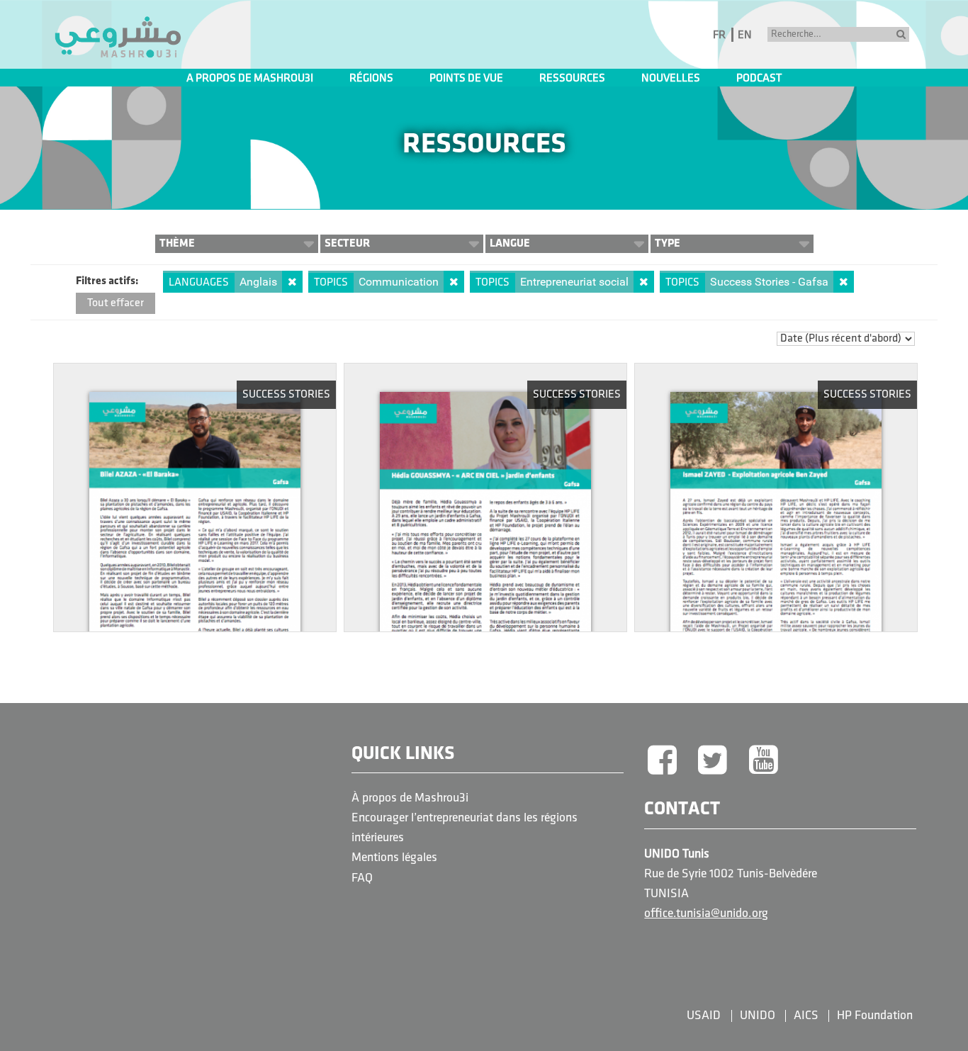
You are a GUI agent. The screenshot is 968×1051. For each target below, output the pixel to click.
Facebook (662, 761)
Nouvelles (670, 78)
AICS (806, 1016)
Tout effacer (115, 303)
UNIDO (757, 1016)
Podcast (759, 78)
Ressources (572, 78)
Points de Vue (466, 78)
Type (667, 243)
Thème (177, 243)
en (745, 35)
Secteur (347, 243)
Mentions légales (394, 858)
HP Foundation (875, 1016)
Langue (510, 243)
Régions (371, 78)
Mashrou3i (117, 37)
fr (719, 35)
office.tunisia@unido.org (706, 914)
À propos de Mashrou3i (409, 798)
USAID (704, 1016)
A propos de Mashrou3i (249, 78)
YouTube (764, 761)
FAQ (362, 878)
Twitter (713, 761)
